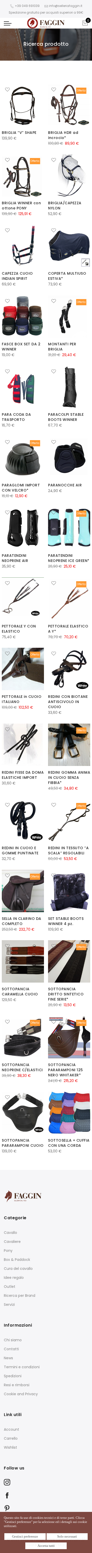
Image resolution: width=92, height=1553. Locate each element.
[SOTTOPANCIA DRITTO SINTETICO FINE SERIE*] (69, 961)
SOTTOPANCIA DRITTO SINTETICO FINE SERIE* (66, 994)
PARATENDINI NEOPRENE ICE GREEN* (68, 558)
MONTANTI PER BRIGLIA (62, 346)
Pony (8, 1250)
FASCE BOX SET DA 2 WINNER (21, 346)
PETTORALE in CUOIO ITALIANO (21, 699)
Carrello (11, 1438)
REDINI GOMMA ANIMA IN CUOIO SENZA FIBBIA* (69, 777)
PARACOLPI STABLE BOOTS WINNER (66, 417)
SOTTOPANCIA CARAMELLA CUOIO (20, 991)
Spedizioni (12, 1376)
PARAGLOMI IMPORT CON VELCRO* (21, 488)
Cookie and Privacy (21, 1394)
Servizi (9, 1304)
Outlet (9, 1286)
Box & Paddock (17, 1259)
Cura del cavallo (18, 1268)
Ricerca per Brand (19, 1295)
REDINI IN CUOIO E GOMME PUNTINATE (20, 850)
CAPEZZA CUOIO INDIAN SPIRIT (17, 276)
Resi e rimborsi (16, 1385)
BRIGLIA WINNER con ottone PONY (21, 205)
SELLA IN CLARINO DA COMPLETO (21, 921)
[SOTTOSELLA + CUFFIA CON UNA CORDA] (69, 1113)
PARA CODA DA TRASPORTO (16, 417)
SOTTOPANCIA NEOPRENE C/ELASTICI (22, 1067)
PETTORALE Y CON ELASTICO (19, 629)
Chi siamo (13, 1340)
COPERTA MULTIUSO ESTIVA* (67, 276)
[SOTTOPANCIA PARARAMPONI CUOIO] (23, 1113)
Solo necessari (67, 1536)
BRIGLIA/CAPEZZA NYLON (65, 205)
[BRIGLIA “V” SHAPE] (23, 105)
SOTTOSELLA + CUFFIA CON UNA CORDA (69, 1143)
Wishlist (10, 1447)
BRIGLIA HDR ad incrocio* (63, 135)
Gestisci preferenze (25, 1536)
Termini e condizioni (22, 1367)
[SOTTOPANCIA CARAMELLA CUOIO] (23, 961)
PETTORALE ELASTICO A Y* (68, 629)
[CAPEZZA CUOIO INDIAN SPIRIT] (23, 246)
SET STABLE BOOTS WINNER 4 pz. (66, 921)
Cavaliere (12, 1241)
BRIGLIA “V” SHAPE (19, 132)
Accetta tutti (46, 1546)
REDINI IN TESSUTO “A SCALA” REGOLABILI (68, 850)
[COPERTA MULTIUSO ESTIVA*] (69, 246)
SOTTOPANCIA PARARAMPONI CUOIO (23, 1143)
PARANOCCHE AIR (65, 485)
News (8, 1358)
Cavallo (10, 1232)
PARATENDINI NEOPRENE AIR (15, 558)
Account (11, 1429)
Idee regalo (14, 1277)
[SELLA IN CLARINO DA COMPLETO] (23, 891)
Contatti (11, 1349)
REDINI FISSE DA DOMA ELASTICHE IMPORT (23, 775)
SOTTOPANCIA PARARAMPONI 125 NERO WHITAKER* (65, 1070)
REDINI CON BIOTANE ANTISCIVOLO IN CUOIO (68, 701)
